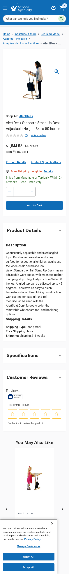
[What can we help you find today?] (61, 19)
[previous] (6, 509)
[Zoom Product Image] (57, 71)
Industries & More (25, 34)
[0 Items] (62, 8)
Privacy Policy (32, 539)
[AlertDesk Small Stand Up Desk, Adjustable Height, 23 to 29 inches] (34, 480)
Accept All (28, 567)
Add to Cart (34, 205)
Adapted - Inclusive (15, 38)
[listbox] (34, 509)
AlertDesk (26, 116)
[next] (62, 509)
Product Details (16, 162)
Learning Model (50, 34)
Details (48, 171)
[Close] (52, 523)
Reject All (28, 556)
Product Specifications (46, 162)
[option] (34, 509)
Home (6, 34)
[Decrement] (9, 192)
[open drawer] (5, 8)
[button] (53, 8)
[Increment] (32, 192)
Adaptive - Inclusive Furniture (21, 43)
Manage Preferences (28, 546)
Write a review (38, 135)
